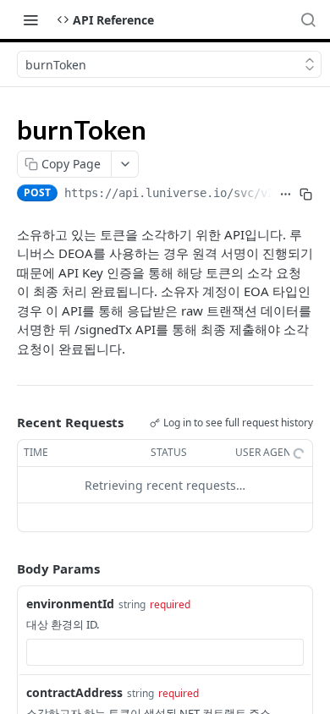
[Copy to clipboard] (306, 194)
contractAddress (74, 692)
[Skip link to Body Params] (5, 568)
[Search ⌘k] (308, 19)
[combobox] (165, 652)
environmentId (70, 604)
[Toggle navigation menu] (30, 19)
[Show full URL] (286, 194)
